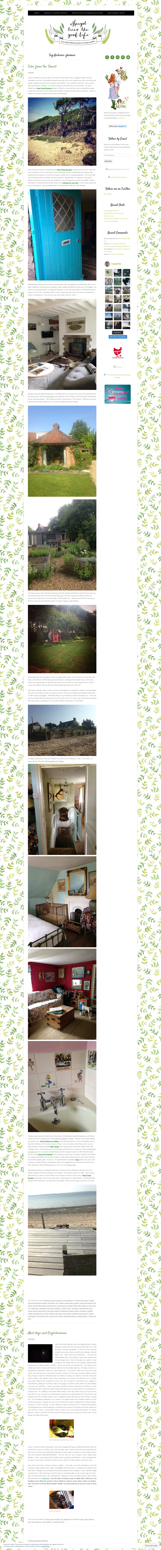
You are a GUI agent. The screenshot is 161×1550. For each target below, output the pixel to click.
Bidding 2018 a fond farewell (113, 213)
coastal (61, 1303)
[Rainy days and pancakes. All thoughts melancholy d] (126, 299)
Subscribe (108, 161)
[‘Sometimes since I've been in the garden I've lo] (117, 273)
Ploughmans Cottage (66, 1311)
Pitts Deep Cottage (53, 1311)
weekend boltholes (70, 1316)
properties (82, 1311)
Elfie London (54, 1147)
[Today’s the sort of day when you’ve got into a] (126, 273)
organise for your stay (70, 183)
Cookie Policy (45, 1546)
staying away (67, 1314)
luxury (69, 1308)
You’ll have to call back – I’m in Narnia (116, 218)
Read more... (121, 118)
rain (33, 1522)
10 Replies (31, 1339)
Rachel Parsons (38, 1314)
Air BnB (91, 1300)
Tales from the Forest (42, 66)
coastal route (68, 1303)
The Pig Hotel (40, 1316)
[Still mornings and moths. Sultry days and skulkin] (109, 273)
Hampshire (34, 1308)
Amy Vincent (108, 246)
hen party (51, 1308)
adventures (84, 1300)
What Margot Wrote (116, 13)
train (47, 1316)
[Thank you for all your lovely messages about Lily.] (117, 281)
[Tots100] (117, 377)
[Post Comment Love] (117, 404)
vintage (60, 1316)
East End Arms (51, 1306)
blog (77, 1160)
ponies (76, 1311)
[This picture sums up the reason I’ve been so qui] (109, 299)
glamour (85, 1306)
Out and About (67, 1300)
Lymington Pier (84, 1308)
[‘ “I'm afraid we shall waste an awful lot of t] (126, 316)
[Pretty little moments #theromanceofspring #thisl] (126, 290)
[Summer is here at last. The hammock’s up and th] (109, 281)
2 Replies (31, 72)
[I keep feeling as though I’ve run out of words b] (117, 316)
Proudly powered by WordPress (38, 1541)
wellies (48, 1522)
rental (46, 1314)
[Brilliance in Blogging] (117, 169)
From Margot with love (111, 211)
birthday (44, 1303)
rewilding (51, 1314)
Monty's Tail (59, 1519)
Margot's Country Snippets (53, 1300)
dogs (86, 1519)
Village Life (67, 1519)
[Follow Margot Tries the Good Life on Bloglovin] (117, 127)
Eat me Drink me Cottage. (54, 761)
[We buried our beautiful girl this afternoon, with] (126, 281)
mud (29, 1522)
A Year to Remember (111, 221)
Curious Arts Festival (44, 1154)
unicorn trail (53, 1316)
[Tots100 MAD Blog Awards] (117, 177)
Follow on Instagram (119, 337)
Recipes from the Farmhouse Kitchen (87, 13)
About (37, 13)
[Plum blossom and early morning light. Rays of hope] (117, 299)
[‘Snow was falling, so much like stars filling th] (126, 308)
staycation (58, 1314)
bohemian (51, 1303)
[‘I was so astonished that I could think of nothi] (117, 290)
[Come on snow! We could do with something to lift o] (109, 308)
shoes (44, 1522)
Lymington (75, 1308)
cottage (76, 1303)
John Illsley (50, 396)
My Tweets (108, 194)
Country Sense (49, 1519)
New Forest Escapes (44, 88)
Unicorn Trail (71, 1165)
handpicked (43, 1308)
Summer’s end (109, 216)
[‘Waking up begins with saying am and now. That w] (109, 316)
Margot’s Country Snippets (55, 13)
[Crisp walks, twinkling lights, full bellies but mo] (117, 325)
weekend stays (82, 1316)
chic (57, 1303)
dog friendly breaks (39, 1306)
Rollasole (38, 1522)
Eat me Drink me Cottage (49, 1141)
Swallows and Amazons (80, 1314)
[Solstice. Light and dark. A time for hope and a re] (126, 325)
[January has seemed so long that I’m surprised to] (117, 308)
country (81, 1519)
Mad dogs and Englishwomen (47, 1333)
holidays (57, 1308)
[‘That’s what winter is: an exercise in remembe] (109, 325)
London (63, 1308)
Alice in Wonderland (34, 1303)
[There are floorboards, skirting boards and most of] (109, 290)
